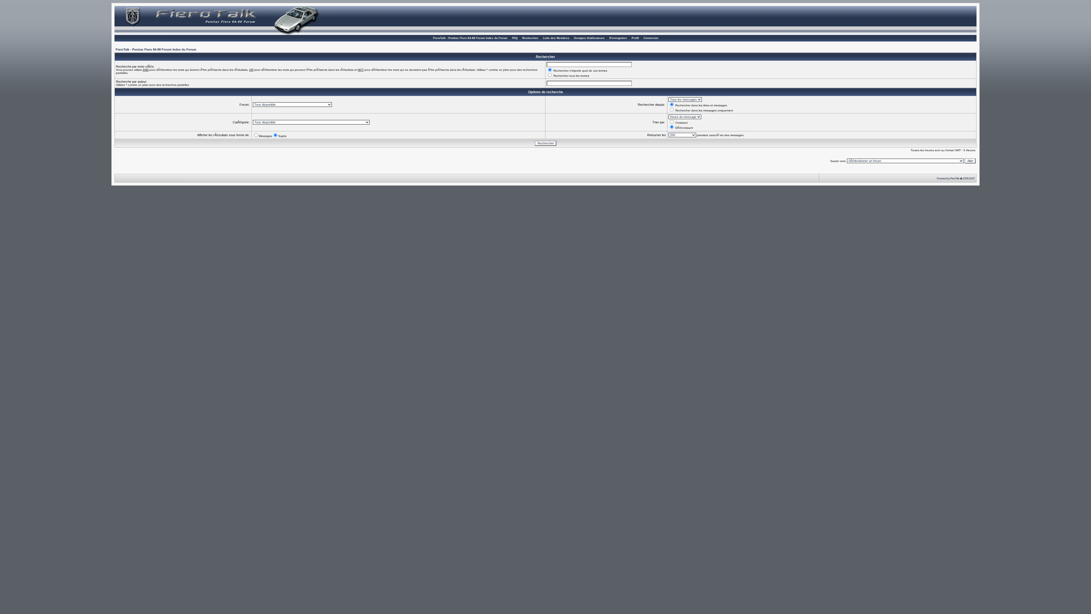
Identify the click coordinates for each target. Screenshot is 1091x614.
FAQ (515, 38)
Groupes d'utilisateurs (589, 38)
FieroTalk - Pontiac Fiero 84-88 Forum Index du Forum (470, 38)
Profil (635, 38)
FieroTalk (954, 178)
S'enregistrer (618, 38)
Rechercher (530, 38)
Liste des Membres (556, 38)
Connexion (651, 38)
